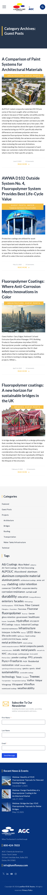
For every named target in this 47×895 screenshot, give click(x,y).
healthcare (34, 617)
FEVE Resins (19, 605)
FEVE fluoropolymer (7, 605)
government (22, 617)
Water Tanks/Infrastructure (15, 542)
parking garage (23, 654)
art (43, 580)
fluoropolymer (11, 613)
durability (9, 596)
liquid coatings (30, 636)
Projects (5, 515)
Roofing (7, 531)
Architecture (15, 76)
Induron (17, 625)
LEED (30, 632)
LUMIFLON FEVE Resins (11, 639)
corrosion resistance (13, 591)
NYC (4, 653)
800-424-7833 (11, 845)
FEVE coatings (29, 601)
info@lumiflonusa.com (15, 865)
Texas (18, 676)
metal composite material (10, 646)
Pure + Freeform (12, 661)
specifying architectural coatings (11, 668)
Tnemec (35, 676)
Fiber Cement (32, 605)
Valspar (38, 680)
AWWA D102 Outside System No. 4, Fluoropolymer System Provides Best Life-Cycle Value (22, 188)
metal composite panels (32, 646)
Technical (5, 548)
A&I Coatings (9, 564)
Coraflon (16, 588)
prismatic (38, 657)
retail (16, 665)
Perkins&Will (34, 654)
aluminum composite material (21, 576)
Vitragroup (6, 684)
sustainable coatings (26, 673)
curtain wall (31, 591)
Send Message (9, 755)
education (23, 596)
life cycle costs (9, 635)
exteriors (7, 601)
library (37, 632)
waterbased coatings (9, 688)
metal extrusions (7, 650)
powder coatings (19, 657)
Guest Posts (32, 76)
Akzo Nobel (23, 564)
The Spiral (25, 677)
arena (39, 580)
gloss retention (8, 617)
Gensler (32, 613)
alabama (33, 565)
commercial (6, 588)
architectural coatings (28, 580)
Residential (33, 661)
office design (12, 654)
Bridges (19, 407)
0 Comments (29, 161)
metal (24, 639)
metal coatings (28, 643)
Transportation (10, 537)
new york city (40, 650)
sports (32, 668)
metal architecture (12, 642)
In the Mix (15, 632)
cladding (12, 584)
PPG (30, 657)
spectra (25, 668)
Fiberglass (5, 609)
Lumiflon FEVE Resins (27, 887)
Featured (5, 504)
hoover (4, 621)
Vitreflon (29, 684)
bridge (4, 585)
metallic (16, 650)
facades (19, 601)
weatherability (25, 688)
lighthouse (20, 636)
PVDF (25, 661)
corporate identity (29, 588)
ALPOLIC (7, 571)
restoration (7, 665)
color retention (28, 584)
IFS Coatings (7, 624)
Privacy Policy (27, 890)
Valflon (30, 680)
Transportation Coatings (19, 680)
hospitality (11, 621)
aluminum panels (11, 579)
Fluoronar (32, 608)
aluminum (32, 571)
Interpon (6, 632)
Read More (22, 164)
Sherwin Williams (26, 665)
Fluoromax (22, 609)
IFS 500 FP (34, 621)
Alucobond (20, 571)
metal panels (28, 649)
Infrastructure (27, 628)
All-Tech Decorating (26, 568)
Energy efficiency (35, 597)
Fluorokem (13, 609)
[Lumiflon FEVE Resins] (23, 7)
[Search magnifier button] (42, 7)
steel (38, 668)
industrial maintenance (10, 629)
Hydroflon (22, 621)
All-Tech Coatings (9, 568)
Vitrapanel (17, 684)
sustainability (10, 672)
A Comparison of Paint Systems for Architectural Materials (22, 64)
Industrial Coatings (30, 624)
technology (8, 676)
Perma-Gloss (6, 658)
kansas (23, 632)
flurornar (25, 613)
